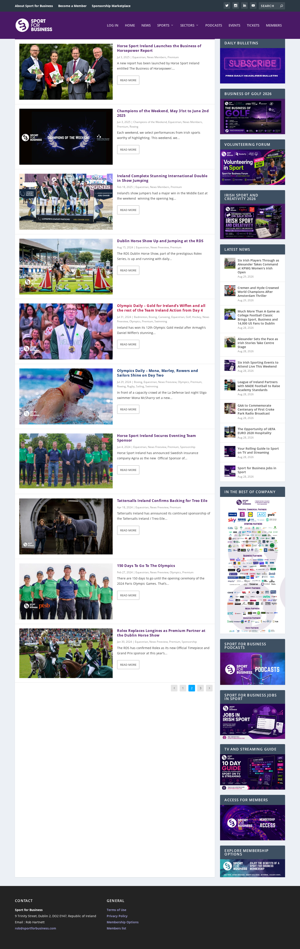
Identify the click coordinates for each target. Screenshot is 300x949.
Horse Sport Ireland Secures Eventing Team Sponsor (156, 438)
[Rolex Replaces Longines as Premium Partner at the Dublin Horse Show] (66, 653)
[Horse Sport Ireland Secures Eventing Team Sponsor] (66, 461)
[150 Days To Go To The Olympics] (66, 591)
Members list (116, 928)
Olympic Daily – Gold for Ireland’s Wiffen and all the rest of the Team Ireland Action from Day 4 (161, 308)
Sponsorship (187, 447)
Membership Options (123, 922)
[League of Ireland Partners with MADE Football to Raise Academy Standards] (229, 384)
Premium (173, 57)
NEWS (146, 25)
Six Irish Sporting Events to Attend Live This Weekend (258, 364)
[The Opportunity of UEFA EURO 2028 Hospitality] (229, 431)
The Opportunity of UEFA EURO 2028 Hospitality (256, 431)
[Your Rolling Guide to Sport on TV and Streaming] (229, 451)
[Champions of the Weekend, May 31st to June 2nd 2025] (66, 137)
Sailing (140, 386)
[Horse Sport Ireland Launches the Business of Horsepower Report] (66, 72)
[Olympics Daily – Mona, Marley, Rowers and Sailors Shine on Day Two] (66, 396)
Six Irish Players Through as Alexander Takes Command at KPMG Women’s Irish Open (258, 266)
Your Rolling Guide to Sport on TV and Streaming (258, 450)
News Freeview (159, 247)
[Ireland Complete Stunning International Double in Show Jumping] (66, 202)
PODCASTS (213, 25)
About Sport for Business (34, 6)
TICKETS (253, 25)
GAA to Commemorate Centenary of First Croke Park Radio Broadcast (256, 409)
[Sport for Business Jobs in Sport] (229, 470)
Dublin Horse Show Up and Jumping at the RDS (160, 240)
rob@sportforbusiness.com (35, 928)
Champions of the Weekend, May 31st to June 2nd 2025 (163, 113)
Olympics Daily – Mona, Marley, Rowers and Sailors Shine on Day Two (157, 373)
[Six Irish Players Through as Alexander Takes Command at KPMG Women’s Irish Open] (229, 263)
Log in (112, 25)
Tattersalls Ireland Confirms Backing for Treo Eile (162, 500)
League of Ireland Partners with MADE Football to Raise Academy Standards (259, 386)
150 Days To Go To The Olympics (146, 565)
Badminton (140, 317)
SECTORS (187, 25)
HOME (130, 25)
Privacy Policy (117, 916)
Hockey (196, 317)
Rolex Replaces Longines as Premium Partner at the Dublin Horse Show (161, 633)
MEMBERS (274, 25)
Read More (128, 80)
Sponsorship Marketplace (111, 6)
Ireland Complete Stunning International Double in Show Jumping (162, 178)
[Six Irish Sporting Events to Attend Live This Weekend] (229, 365)
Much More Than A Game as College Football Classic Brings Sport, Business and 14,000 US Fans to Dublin (259, 317)
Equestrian (139, 57)
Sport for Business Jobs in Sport (257, 470)
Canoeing (164, 317)
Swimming (160, 321)
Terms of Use (116, 910)
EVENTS (234, 25)
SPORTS (163, 25)
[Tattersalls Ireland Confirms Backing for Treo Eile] (66, 526)
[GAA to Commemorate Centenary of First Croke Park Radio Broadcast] (229, 408)
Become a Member (72, 6)
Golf (188, 317)
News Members (156, 57)
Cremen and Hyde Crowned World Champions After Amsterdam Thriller (258, 292)
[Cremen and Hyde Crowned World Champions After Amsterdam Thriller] (229, 290)
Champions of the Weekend (150, 122)
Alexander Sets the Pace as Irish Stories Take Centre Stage (258, 343)
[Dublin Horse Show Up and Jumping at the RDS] (66, 267)
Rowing (134, 126)
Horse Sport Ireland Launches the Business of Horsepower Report (159, 48)
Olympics (135, 321)
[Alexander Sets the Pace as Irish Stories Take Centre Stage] (229, 341)
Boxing (153, 317)
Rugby (131, 386)
